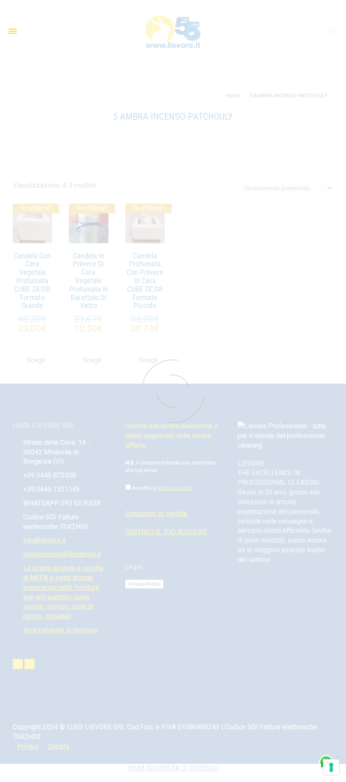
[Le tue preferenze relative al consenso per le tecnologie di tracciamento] (331, 767)
